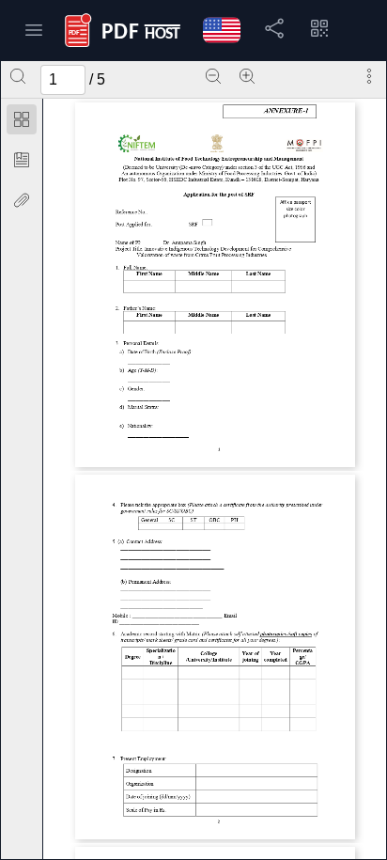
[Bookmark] (22, 160)
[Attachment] (22, 200)
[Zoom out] (213, 76)
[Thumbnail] (22, 119)
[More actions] (369, 76)
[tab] (22, 122)
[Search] (18, 76)
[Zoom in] (247, 76)
